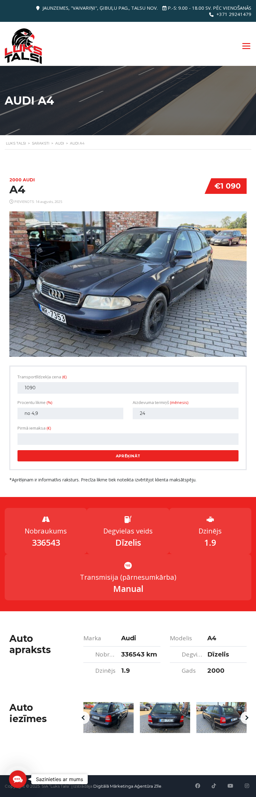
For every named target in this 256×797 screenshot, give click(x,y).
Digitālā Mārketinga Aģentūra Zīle (127, 786)
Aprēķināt (128, 456)
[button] (83, 717)
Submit (58, 778)
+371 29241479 (233, 14)
